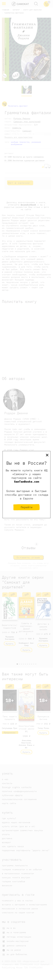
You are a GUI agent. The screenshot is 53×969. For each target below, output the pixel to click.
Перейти (26, 507)
